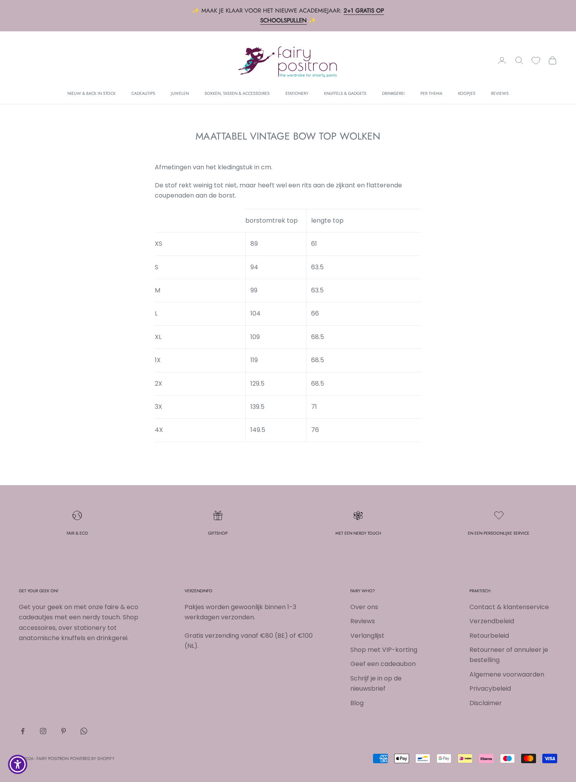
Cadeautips (143, 93)
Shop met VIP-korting (383, 649)
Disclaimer (485, 703)
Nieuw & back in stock (91, 93)
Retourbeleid (489, 635)
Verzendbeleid (491, 621)
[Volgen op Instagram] (43, 731)
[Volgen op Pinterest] (63, 731)
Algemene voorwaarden (506, 674)
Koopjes (466, 93)
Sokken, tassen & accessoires (237, 93)
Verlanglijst (367, 635)
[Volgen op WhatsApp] (84, 731)
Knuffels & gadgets (345, 93)
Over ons (364, 606)
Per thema (431, 93)
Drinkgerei (393, 93)
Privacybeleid (490, 688)
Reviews (500, 93)
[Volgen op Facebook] (23, 731)
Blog (357, 703)
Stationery (296, 93)
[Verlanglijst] (536, 60)
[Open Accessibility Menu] (17, 764)
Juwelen (180, 93)
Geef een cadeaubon (383, 663)
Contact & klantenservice (509, 606)
